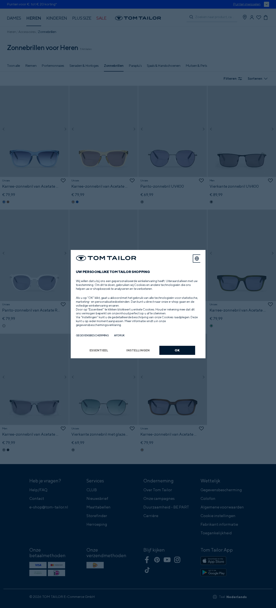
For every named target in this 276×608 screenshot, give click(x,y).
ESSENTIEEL (98, 350)
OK (177, 350)
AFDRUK (119, 335)
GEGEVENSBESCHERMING (92, 335)
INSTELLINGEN (137, 350)
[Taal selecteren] (196, 258)
